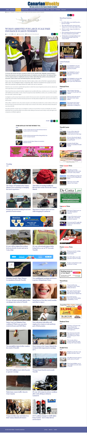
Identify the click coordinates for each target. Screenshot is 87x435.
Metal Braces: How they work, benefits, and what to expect (45, 301)
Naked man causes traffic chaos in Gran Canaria (73, 182)
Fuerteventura (40, 9)
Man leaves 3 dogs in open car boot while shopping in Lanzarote (43, 210)
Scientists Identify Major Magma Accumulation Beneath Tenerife (16, 279)
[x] (55, 34)
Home (7, 9)
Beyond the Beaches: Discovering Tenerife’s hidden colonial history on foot (74, 298)
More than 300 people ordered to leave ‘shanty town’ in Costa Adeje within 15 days (71, 26)
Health (52, 9)
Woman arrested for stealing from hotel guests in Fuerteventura (18, 210)
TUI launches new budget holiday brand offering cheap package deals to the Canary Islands (71, 37)
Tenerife (18, 9)
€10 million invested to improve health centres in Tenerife (74, 358)
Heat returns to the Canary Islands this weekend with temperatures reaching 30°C (45, 348)
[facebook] (52, 34)
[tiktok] (71, 15)
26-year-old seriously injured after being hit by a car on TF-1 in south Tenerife (43, 248)
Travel (47, 9)
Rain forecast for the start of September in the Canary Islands (73, 98)
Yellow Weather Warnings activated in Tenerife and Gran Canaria (74, 92)
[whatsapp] (57, 34)
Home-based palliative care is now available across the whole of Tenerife (74, 365)
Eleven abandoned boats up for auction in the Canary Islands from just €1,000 (71, 33)
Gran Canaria (25, 9)
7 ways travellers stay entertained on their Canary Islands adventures (17, 417)
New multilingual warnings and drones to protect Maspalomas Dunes (45, 279)
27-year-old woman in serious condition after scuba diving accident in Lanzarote (45, 394)
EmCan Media (12, 429)
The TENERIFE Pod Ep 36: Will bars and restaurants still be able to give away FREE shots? (74, 80)
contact (55, 429)
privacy (45, 429)
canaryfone (22, 429)
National (12, 9)
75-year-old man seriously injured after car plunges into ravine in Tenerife (18, 301)
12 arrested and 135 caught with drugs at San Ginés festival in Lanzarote (74, 224)
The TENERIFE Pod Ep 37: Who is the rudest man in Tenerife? (73, 74)
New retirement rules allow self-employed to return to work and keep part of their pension (44, 324)
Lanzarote (32, 9)
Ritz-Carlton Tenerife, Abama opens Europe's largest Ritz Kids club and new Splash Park (74, 292)
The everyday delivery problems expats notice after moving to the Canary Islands (74, 342)
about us (50, 429)
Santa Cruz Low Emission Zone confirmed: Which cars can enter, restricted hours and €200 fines (16, 324)
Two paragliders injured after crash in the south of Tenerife (18, 347)
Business (57, 9)
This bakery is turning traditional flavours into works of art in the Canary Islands (45, 187)
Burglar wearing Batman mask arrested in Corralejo (74, 263)
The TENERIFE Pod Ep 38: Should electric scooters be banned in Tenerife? (73, 67)
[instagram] (73, 15)
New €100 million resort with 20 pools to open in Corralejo (18, 371)
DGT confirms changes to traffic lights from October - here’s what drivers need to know (44, 417)
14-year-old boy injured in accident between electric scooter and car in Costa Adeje (17, 248)
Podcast (63, 9)
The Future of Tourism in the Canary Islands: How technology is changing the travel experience (17, 187)
